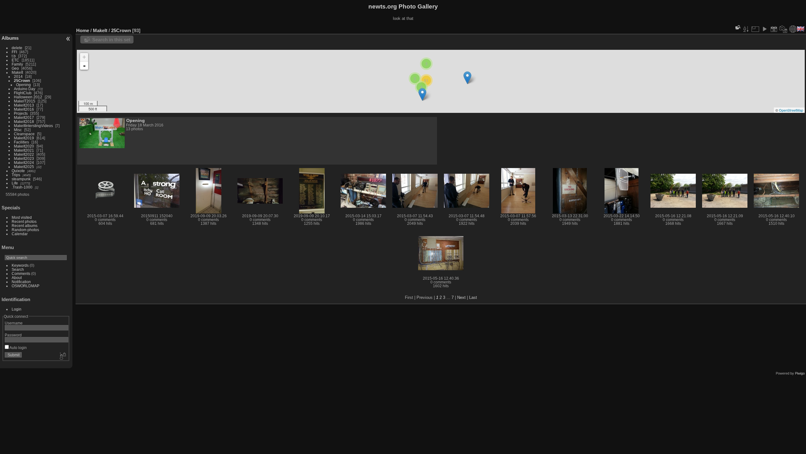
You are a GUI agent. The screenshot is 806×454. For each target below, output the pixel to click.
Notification (21, 282)
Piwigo (800, 373)
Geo (15, 68)
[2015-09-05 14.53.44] (422, 94)
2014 (18, 76)
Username (14, 323)
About (17, 278)
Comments (21, 273)
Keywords (20, 265)
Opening (23, 85)
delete (17, 48)
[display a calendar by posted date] (774, 29)
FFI (14, 52)
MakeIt (17, 72)
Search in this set (111, 39)
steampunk (21, 179)
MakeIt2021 (24, 150)
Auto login (18, 348)
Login (16, 309)
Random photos (25, 230)
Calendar (20, 234)
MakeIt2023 (24, 158)
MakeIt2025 (24, 167)
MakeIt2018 (24, 121)
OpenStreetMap (791, 110)
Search (18, 269)
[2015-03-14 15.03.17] (467, 77)
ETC (15, 60)
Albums (10, 38)
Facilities (21, 142)
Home (82, 30)
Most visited (22, 217)
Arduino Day (24, 89)
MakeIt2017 (24, 117)
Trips (16, 175)
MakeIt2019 (24, 138)
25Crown (22, 81)
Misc (18, 130)
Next (461, 297)
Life (15, 183)
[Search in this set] (737, 27)
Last (473, 297)
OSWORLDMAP (25, 286)
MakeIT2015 (24, 101)
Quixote (18, 171)
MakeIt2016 (24, 109)
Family (17, 64)
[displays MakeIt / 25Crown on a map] (793, 29)
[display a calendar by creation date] (783, 29)
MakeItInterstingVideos (33, 126)
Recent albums (24, 226)
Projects (21, 113)
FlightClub (22, 93)
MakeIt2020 (24, 146)
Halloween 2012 (28, 97)
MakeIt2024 (24, 162)
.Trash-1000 (22, 187)
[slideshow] (764, 29)
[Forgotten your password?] (62, 356)
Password (13, 335)
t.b (14, 56)
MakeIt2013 (24, 105)
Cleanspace (24, 134)
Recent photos (24, 221)
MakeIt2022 (24, 154)
